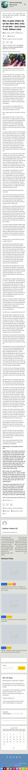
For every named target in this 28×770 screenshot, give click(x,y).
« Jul (13, 748)
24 (4, 741)
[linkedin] (16, 757)
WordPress (18, 765)
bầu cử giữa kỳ (8, 39)
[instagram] (10, 757)
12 (10, 737)
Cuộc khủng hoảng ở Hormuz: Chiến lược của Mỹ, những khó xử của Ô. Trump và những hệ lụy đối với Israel (14, 588)
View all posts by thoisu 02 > (9, 532)
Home (4, 13)
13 (13, 737)
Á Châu (9, 13)
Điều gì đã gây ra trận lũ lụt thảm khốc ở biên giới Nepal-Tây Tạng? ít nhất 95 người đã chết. (14, 685)
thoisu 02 (20, 33)
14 (17, 737)
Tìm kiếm (21, 668)
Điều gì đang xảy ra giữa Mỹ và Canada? (13, 680)
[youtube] (20, 757)
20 (14, 739)
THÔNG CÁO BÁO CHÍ (8, 698)
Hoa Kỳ (15, 39)
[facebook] (4, 42)
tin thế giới (19, 39)
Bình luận (4, 584)
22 (20, 739)
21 (17, 739)
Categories (5, 712)
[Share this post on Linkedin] (11, 42)
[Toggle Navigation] (25, 4)
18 (7, 739)
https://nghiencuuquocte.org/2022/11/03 (14, 497)
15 (20, 737)
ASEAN (9, 648)
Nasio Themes (23, 763)
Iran (14, 584)
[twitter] (7, 42)
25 (7, 741)
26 (10, 741)
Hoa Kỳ (10, 584)
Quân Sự (9, 617)
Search (4, 665)
